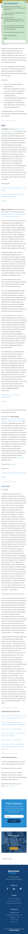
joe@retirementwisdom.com (14, 915)
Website (3, 201)
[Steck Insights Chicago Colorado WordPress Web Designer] (14, 930)
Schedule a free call (9, 786)
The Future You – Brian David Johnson (11, 729)
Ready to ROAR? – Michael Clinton (11, 740)
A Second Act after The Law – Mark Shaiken (13, 473)
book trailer (12, 464)
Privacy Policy (14, 922)
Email (5, 38)
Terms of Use (14, 919)
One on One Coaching (14, 898)
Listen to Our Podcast (14, 901)
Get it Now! (14, 848)
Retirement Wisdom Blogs (14, 903)
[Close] (25, 2)
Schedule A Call (14, 912)
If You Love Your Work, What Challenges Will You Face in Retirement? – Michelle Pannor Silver (12, 746)
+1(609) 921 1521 (14, 917)
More (6, 44)
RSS (2, 44)
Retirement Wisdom (16, 928)
